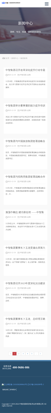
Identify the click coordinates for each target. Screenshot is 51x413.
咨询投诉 (13, 389)
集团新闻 (23, 58)
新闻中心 (14, 58)
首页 (7, 58)
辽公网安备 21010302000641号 (15, 384)
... (36, 354)
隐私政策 (5, 389)
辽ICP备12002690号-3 (35, 384)
